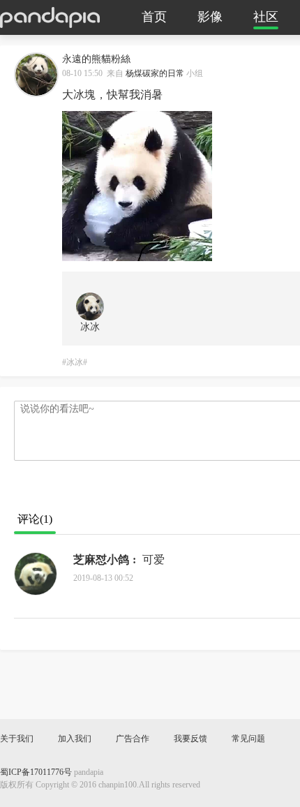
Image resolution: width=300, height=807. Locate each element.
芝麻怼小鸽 (101, 560)
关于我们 (16, 738)
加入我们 (74, 738)
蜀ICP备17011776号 (36, 772)
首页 (154, 17)
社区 (265, 17)
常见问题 (248, 738)
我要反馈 (190, 738)
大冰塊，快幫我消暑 (112, 95)
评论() (34, 520)
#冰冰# (74, 362)
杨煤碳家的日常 (155, 73)
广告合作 (132, 738)
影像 (210, 17)
